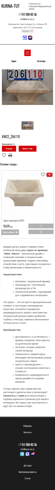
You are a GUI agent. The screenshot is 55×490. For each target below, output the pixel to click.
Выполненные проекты (27, 472)
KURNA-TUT (10, 6)
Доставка (27, 465)
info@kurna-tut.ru (27, 19)
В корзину (9, 149)
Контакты (27, 432)
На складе (41, 61)
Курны (13, 61)
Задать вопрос (8, 232)
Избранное (26, 31)
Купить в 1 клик (28, 149)
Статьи (27, 478)
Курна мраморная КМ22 (13, 220)
